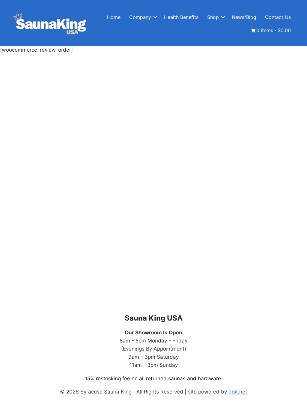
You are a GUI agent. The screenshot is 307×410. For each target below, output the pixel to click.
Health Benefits (181, 17)
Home (114, 17)
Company (140, 17)
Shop (213, 17)
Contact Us (278, 17)
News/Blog (244, 17)
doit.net (237, 392)
